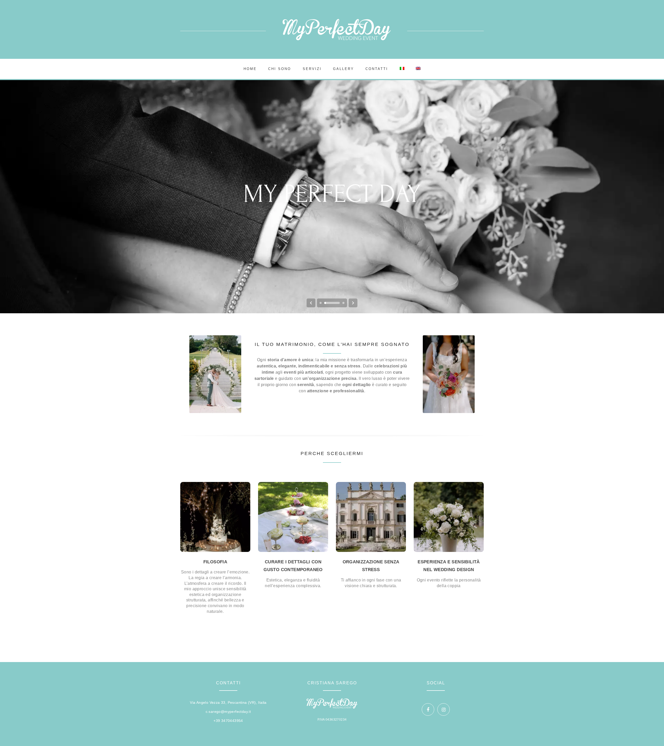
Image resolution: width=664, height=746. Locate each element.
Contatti (376, 69)
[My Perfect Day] (336, 29)
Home (250, 69)
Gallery (343, 69)
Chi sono (279, 69)
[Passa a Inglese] (418, 69)
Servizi (312, 69)
